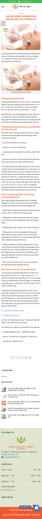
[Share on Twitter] (19, 357)
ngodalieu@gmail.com (26, 1)
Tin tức (21, 13)
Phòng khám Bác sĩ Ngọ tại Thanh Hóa (17, 185)
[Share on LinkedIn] (30, 357)
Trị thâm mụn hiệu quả (11, 315)
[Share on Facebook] (15, 357)
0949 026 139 (12, 1)
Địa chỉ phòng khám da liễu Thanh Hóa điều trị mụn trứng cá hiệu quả (23, 409)
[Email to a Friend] (23, 357)
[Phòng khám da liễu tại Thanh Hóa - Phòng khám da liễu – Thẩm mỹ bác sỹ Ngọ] (22, 6)
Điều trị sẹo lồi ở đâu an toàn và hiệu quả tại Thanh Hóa (23, 396)
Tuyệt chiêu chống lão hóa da (14, 311)
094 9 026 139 (13, 455)
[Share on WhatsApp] (11, 357)
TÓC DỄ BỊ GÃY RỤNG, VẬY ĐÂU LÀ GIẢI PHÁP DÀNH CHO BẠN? (22, 389)
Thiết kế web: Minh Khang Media (21, 510)
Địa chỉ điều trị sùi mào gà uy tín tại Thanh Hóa (23, 416)
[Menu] (3, 6)
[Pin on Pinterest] (26, 357)
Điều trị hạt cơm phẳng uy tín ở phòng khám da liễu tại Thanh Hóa (24, 403)
